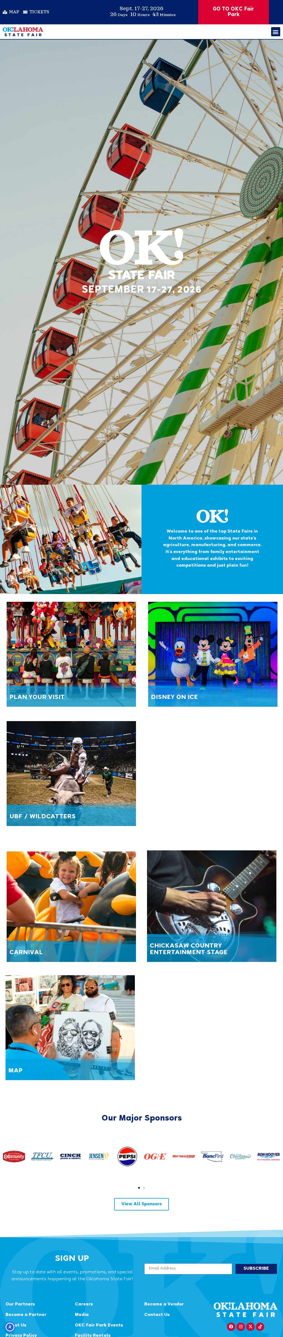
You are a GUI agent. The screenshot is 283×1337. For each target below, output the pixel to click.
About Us (16, 1325)
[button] (275, 31)
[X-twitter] (250, 1327)
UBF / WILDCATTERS (42, 817)
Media (82, 1315)
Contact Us (157, 1315)
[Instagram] (241, 1327)
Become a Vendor (164, 1304)
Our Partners (20, 1304)
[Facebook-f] (231, 1327)
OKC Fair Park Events (99, 1325)
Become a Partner (26, 1315)
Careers (84, 1304)
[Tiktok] (260, 1327)
